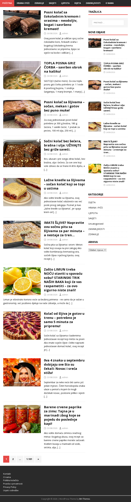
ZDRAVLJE (39, 3)
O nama (110, 3)
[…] (71, 52)
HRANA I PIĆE (23, 3)
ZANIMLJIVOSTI (93, 3)
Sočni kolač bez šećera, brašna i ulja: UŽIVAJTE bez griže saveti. (62, 145)
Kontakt (7, 473)
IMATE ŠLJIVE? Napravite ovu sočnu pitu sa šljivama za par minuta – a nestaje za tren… (64, 228)
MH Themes (84, 499)
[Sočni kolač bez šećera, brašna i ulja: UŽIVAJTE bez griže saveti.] (94, 108)
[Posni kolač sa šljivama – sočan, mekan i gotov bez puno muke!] (94, 87)
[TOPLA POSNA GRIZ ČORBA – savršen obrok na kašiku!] (94, 69)
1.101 (29, 459)
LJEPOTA (65, 3)
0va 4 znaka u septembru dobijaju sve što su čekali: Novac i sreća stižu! (64, 366)
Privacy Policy (9, 487)
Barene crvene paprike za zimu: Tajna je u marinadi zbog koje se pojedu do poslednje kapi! (62, 415)
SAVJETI (52, 3)
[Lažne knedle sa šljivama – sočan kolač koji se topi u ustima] (94, 129)
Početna (7, 3)
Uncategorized (95, 223)
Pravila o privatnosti (13, 483)
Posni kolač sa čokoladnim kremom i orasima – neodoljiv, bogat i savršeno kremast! (62, 20)
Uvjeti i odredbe (11, 490)
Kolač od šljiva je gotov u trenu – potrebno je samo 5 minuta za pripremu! (64, 319)
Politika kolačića (11, 480)
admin (65, 33)
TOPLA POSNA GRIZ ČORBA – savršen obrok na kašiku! (63, 67)
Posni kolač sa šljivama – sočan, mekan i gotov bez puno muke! (64, 106)
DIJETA (77, 3)
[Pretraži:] (108, 22)
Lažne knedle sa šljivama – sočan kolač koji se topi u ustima (64, 184)
